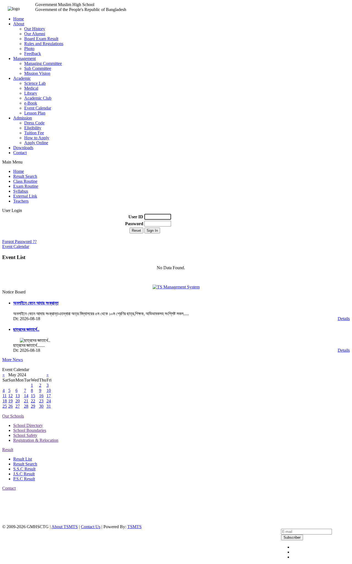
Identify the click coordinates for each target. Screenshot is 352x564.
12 (10, 395)
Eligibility (32, 128)
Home (18, 19)
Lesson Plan (34, 113)
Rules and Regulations (43, 43)
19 (10, 401)
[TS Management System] (176, 287)
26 (10, 406)
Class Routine (25, 181)
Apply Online (36, 142)
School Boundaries (29, 430)
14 (26, 395)
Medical (31, 88)
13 (17, 395)
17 (48, 395)
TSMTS (134, 526)
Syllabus (20, 191)
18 (4, 401)
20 (17, 401)
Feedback (32, 53)
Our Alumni (34, 33)
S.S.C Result (24, 469)
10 (48, 390)
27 (17, 406)
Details (344, 318)
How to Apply (36, 137)
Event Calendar (37, 108)
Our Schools (13, 416)
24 (48, 401)
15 (33, 395)
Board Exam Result (41, 38)
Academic (22, 78)
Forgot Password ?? (19, 241)
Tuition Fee (34, 132)
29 (33, 406)
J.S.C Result (24, 474)
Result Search (25, 176)
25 (4, 406)
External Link (25, 196)
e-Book (30, 103)
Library (30, 93)
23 (41, 401)
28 (26, 406)
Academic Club (37, 98)
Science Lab (35, 83)
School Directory (28, 425)
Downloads (23, 147)
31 (48, 406)
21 (26, 401)
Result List (22, 459)
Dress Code (34, 123)
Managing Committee (43, 63)
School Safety (25, 435)
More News (12, 359)
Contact (20, 152)
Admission (22, 118)
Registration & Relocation (35, 440)
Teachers (21, 201)
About (18, 23)
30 (41, 406)
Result (7, 449)
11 (4, 395)
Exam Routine (25, 186)
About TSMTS (64, 526)
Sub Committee (37, 68)
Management (24, 58)
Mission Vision (37, 73)
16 (41, 395)
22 (33, 401)
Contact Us (90, 526)
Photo (29, 48)
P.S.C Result (24, 478)
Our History (34, 28)
